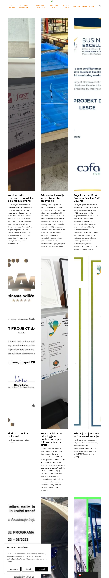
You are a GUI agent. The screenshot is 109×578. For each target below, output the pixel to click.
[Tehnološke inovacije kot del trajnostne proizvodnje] (54, 104)
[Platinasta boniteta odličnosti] (21, 342)
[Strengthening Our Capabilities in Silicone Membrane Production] (21, 104)
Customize (14, 569)
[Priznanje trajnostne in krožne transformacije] (87, 342)
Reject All (28, 569)
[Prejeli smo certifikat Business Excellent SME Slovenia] (87, 104)
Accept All (41, 569)
